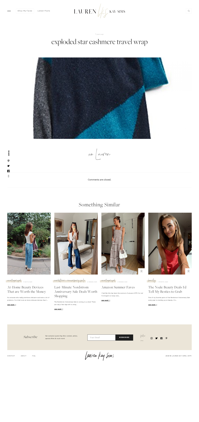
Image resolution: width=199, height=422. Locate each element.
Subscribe (124, 337)
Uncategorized (14, 280)
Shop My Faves (25, 11)
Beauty (151, 280)
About (24, 356)
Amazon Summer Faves (118, 287)
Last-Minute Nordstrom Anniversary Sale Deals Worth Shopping (75, 292)
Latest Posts (44, 11)
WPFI (190, 356)
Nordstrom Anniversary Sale (69, 280)
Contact (11, 356)
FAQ (34, 356)
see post (11, 305)
